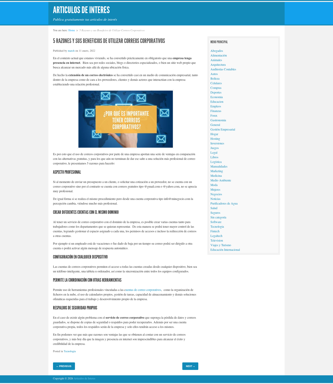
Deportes (215, 92)
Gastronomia (218, 120)
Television (216, 240)
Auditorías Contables (223, 69)
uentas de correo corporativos (143, 290)
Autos (214, 74)
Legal (213, 152)
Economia (216, 97)
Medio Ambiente (220, 180)
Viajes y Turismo (220, 245)
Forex (213, 115)
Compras (215, 88)
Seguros (215, 213)
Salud (213, 208)
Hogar (214, 134)
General (215, 125)
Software (215, 222)
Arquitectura (218, 64)
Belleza (214, 78)
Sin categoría (218, 217)
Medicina (216, 175)
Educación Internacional (225, 250)
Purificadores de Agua (224, 203)
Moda (214, 185)
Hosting (215, 138)
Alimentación (218, 55)
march (71, 50)
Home (71, 30)
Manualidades (218, 166)
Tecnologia (70, 351)
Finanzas (215, 111)
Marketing (216, 171)
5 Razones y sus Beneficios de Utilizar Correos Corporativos (109, 41)
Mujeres (215, 189)
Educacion (216, 101)
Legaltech (216, 236)
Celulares (216, 83)
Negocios (216, 194)
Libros (214, 157)
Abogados (216, 51)
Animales (216, 60)
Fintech (214, 231)
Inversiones (217, 143)
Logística (216, 162)
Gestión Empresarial (222, 129)
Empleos (215, 106)
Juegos (214, 148)
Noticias (215, 199)
